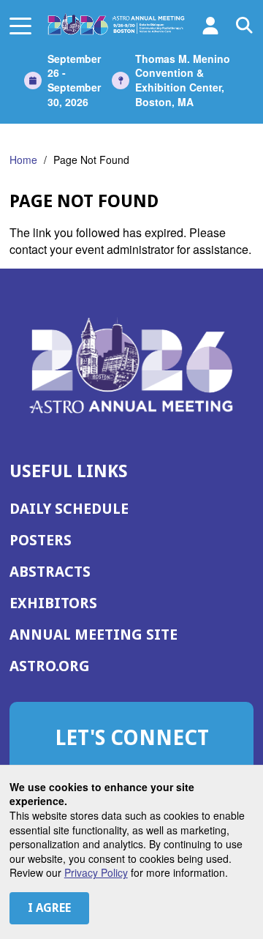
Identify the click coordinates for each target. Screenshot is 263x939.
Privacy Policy (96, 872)
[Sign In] (210, 25)
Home (23, 159)
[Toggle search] (245, 25)
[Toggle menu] (20, 26)
